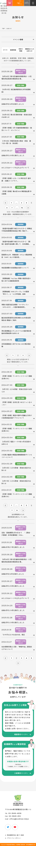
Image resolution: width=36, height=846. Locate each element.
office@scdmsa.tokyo (19, 819)
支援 (9, 3)
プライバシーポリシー (14, 838)
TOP (3, 28)
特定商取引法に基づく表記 (15, 835)
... (16, 202)
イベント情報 (18, 39)
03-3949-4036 (14, 813)
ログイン (27, 3)
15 (22, 207)
